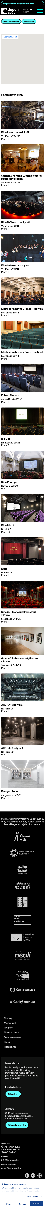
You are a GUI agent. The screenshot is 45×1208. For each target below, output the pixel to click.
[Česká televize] (22, 990)
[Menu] (40, 11)
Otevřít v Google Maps (11, 21)
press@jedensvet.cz (11, 1168)
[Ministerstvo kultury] (22, 853)
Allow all (36, 1204)
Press (7, 1042)
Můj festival (10, 1023)
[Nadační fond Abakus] (23, 869)
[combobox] (22, 3)
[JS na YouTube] (34, 1175)
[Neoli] (22, 956)
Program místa (29, 21)
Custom (22, 1204)
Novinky (8, 1018)
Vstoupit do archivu (17, 1125)
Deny (8, 1204)
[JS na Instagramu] (40, 1175)
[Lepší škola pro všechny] (22, 885)
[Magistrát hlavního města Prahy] (23, 902)
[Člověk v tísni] (22, 836)
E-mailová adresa (13, 1083)
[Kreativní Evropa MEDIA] (22, 937)
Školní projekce (11, 1032)
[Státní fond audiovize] (22, 920)
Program (8, 1027)
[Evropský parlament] (22, 975)
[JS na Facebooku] (28, 1175)
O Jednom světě (12, 1037)
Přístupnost (10, 1046)
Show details (32, 1197)
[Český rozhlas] (22, 1002)
